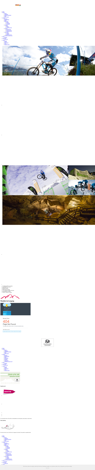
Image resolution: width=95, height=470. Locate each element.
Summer (3, 17)
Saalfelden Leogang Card (8, 35)
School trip (6, 39)
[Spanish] (18, 5)
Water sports (6, 21)
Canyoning (8, 23)
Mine (7, 25)
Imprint (5, 41)
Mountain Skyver (9, 31)
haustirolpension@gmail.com (30, 434)
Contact (3, 40)
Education (6, 358)
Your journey (6, 42)
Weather (5, 366)
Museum (7, 26)
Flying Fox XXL (9, 30)
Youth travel (4, 38)
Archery (7, 457)
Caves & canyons (9, 27)
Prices (5, 16)
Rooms (3, 12)
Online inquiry (6, 353)
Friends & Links (6, 44)
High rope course (9, 34)
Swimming (8, 24)
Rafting (7, 22)
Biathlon (5, 37)
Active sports (6, 32)
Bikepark (5, 18)
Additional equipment (7, 15)
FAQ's (5, 43)
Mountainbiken (6, 19)
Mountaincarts (8, 29)
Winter (3, 36)
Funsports (5, 28)
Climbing (7, 33)
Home (3, 11)
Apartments (6, 14)
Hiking (5, 20)
